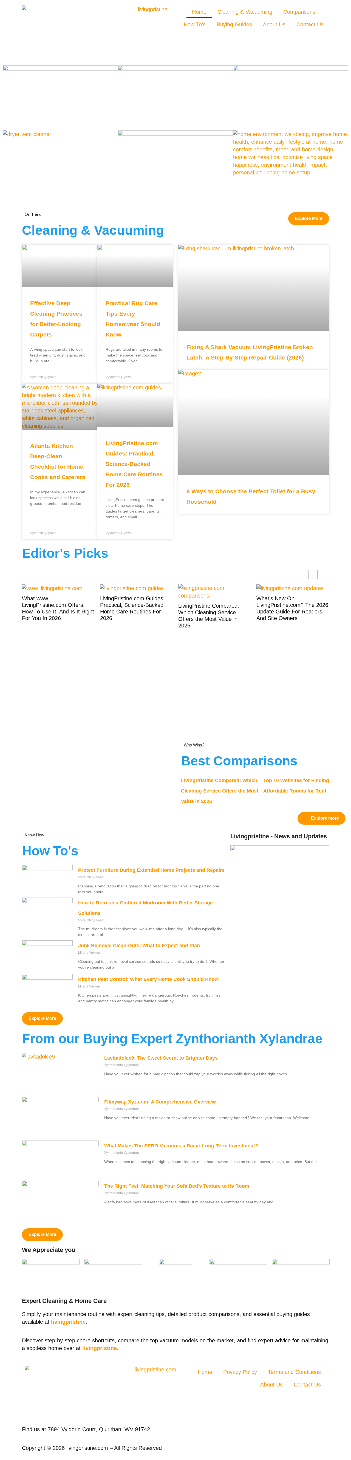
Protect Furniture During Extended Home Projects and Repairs (151, 870)
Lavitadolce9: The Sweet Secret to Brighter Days (161, 1058)
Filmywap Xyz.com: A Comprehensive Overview (160, 1102)
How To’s (195, 24)
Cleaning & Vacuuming (244, 12)
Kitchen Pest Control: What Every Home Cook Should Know (148, 979)
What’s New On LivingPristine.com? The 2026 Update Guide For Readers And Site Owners (292, 608)
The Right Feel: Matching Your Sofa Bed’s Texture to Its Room (176, 1186)
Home (199, 12)
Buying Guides (234, 24)
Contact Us (310, 24)
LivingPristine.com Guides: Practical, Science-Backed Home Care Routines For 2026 (134, 464)
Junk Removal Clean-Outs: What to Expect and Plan (139, 945)
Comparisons (299, 12)
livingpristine (68, 1322)
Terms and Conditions (294, 1372)
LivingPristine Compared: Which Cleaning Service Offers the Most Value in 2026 (208, 616)
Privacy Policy (240, 1372)
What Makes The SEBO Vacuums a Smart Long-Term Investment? (181, 1145)
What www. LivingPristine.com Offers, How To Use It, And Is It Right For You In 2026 (58, 608)
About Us (274, 24)
